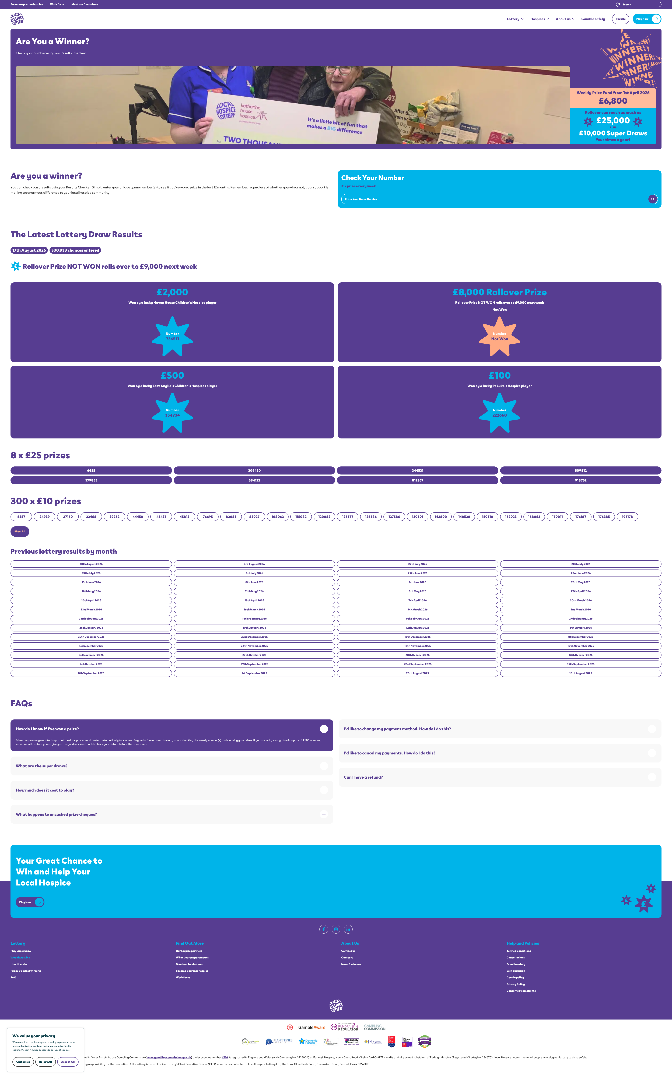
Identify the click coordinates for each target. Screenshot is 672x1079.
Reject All (45, 1061)
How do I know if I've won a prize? (47, 728)
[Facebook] (323, 929)
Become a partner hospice (26, 4)
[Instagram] (336, 929)
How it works (18, 964)
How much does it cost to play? (45, 790)
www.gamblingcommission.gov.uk (169, 1057)
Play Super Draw (20, 951)
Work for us (57, 4)
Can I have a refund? (363, 777)
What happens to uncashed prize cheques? (56, 814)
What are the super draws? (42, 765)
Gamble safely (593, 19)
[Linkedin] (348, 929)
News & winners (351, 964)
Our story (347, 957)
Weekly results (20, 957)
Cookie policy (515, 977)
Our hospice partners (189, 951)
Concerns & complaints (521, 990)
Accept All (68, 1061)
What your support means (192, 957)
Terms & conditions (519, 951)
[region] (45, 1050)
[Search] (652, 199)
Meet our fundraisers (84, 4)
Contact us (348, 951)
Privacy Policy (516, 984)
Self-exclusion (516, 970)
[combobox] (639, 4)
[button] (19, 531)
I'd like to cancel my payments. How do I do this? (389, 752)
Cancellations (516, 957)
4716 (225, 1057)
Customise (23, 1061)
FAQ (13, 977)
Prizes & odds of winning (25, 970)
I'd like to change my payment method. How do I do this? (397, 728)
